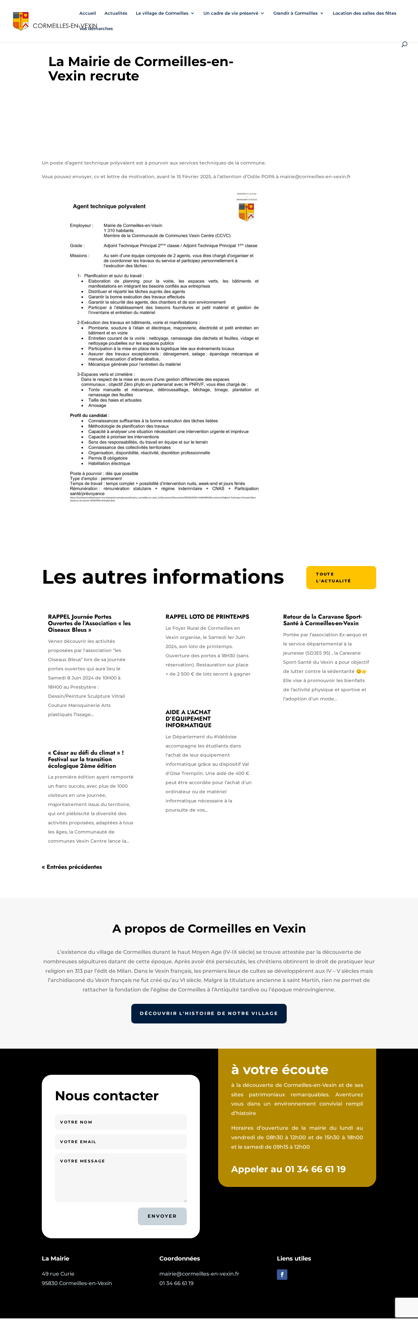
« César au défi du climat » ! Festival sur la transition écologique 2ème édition (86, 759)
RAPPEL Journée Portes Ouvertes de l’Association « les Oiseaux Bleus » (89, 623)
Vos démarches (96, 28)
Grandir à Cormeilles (295, 13)
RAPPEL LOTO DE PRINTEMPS (207, 616)
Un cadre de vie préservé (230, 13)
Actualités (115, 13)
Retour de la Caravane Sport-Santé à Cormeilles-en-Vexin (322, 619)
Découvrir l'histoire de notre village (209, 1013)
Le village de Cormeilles (162, 13)
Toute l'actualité (333, 577)
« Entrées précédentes (72, 867)
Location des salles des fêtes (364, 13)
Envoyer (162, 1216)
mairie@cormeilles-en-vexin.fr (199, 1274)
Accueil (87, 13)
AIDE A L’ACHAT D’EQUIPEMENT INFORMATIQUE (189, 719)
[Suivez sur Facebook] (282, 1274)
